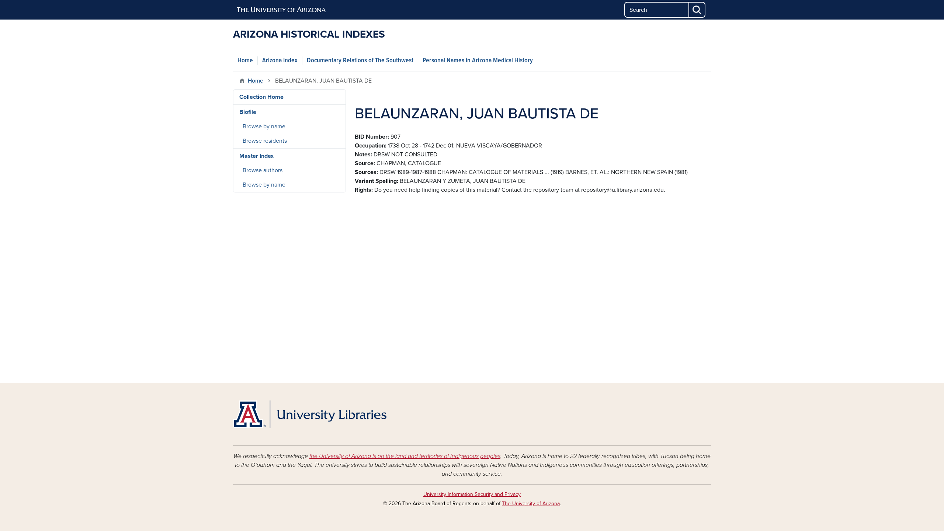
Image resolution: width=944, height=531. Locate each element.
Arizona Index (280, 60)
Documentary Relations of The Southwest (360, 60)
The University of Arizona (531, 503)
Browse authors (262, 170)
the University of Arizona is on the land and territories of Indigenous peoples (404, 456)
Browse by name (264, 126)
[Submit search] (697, 10)
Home (245, 60)
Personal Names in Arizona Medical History (478, 60)
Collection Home (261, 97)
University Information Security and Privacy (472, 494)
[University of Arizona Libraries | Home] (309, 414)
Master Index (256, 156)
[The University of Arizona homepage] (282, 10)
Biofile (247, 112)
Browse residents (265, 141)
